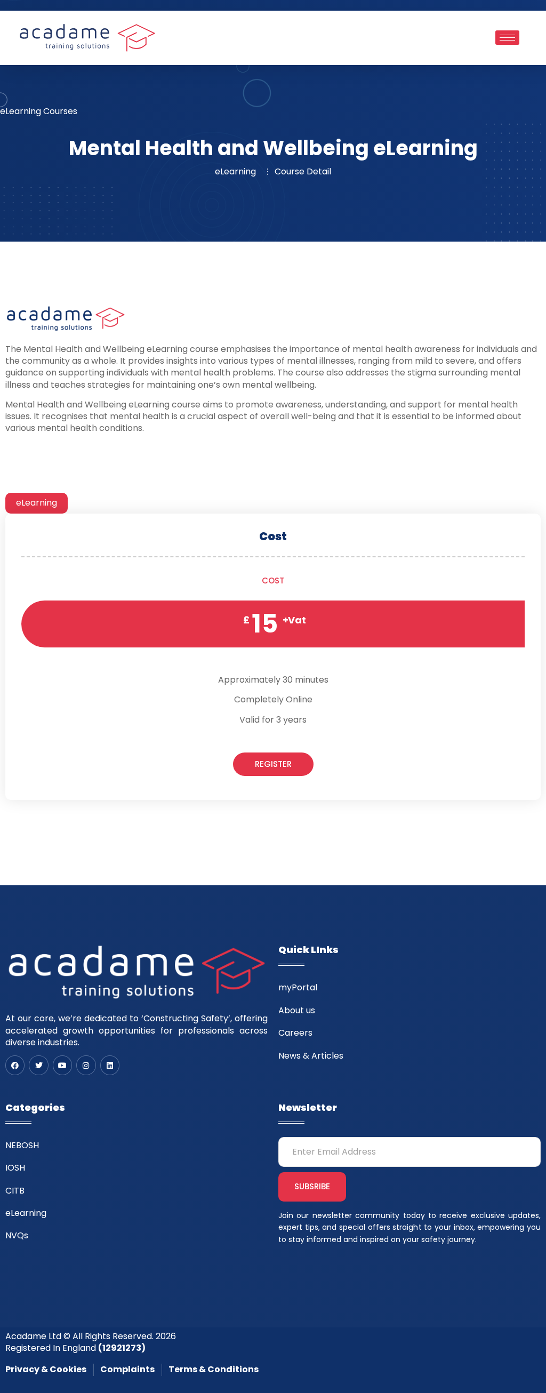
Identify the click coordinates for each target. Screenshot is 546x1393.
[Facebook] (15, 1065)
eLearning (36, 503)
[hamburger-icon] (507, 37)
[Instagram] (85, 1065)
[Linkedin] (109, 1065)
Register (273, 764)
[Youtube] (62, 1065)
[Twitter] (38, 1065)
